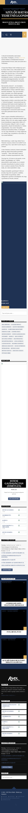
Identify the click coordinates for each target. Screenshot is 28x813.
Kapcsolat (21, 796)
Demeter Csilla (6, 582)
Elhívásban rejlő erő (15, 329)
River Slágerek (8, 510)
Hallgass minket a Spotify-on (8, 695)
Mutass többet (7, 569)
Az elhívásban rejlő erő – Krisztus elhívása (14, 661)
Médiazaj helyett (7, 346)
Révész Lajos (15, 348)
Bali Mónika (6, 324)
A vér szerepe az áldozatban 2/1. (12, 562)
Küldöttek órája (7, 341)
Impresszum (6, 799)
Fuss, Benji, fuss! (14, 632)
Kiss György (19, 336)
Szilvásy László (18, 350)
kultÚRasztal (18, 338)
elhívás (4, 329)
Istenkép (5, 336)
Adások (12, 796)
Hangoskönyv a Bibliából (7, 526)
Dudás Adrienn (6, 326)
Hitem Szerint (6, 334)
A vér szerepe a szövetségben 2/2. (12, 553)
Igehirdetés (6, 515)
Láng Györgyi (18, 341)
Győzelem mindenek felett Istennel (11, 556)
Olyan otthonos (20, 346)
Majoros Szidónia (17, 343)
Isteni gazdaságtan (18, 334)
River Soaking (7, 532)
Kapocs (22, 9)
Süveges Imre (6, 353)
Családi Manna (16, 324)
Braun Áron (7, 9)
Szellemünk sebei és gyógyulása (13, 565)
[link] (22, 57)
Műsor (5, 796)
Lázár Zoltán (6, 343)
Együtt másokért (18, 326)
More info (5, 307)
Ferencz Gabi (6, 331)
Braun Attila (15, 9)
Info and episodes (14, 498)
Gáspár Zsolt (16, 331)
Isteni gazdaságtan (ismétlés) (9, 705)
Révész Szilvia (6, 350)
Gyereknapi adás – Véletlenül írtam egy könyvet (14, 605)
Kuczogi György (7, 338)
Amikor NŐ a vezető (8, 560)
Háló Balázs (11, 639)
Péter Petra (6, 348)
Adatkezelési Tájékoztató (11, 798)
